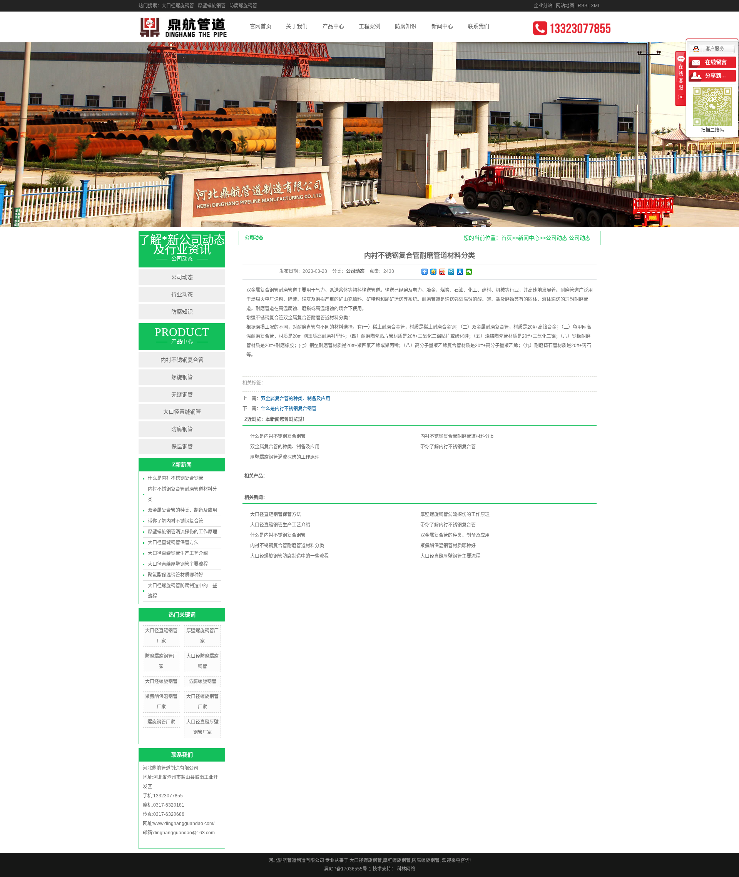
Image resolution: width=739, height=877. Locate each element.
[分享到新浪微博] (442, 272)
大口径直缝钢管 (182, 412)
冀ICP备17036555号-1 (347, 869)
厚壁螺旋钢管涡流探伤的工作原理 (182, 532)
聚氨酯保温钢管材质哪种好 (175, 575)
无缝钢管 (182, 394)
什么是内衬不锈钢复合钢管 (175, 478)
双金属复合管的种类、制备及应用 (182, 510)
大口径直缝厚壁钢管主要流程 (178, 564)
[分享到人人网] (460, 272)
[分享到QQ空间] (433, 272)
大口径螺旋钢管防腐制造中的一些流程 (289, 556)
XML (595, 5)
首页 (506, 238)
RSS (582, 5)
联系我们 (478, 26)
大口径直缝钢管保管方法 (173, 542)
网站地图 (565, 5)
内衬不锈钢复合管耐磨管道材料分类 (457, 436)
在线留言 (716, 62)
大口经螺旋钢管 (161, 681)
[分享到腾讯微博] (451, 272)
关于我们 (297, 26)
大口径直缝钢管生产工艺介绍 (178, 553)
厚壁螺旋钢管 (212, 5)
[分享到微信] (469, 272)
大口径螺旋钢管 (178, 5)
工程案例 (369, 26)
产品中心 (333, 26)
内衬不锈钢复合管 (182, 360)
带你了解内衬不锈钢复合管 (175, 521)
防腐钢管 (182, 429)
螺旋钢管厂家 (161, 722)
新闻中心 (442, 26)
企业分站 (543, 5)
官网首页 (260, 26)
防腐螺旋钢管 (243, 5)
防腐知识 (405, 26)
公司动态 (182, 277)
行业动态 (182, 294)
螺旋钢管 (182, 377)
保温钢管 (182, 446)
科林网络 (405, 869)
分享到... (715, 76)
